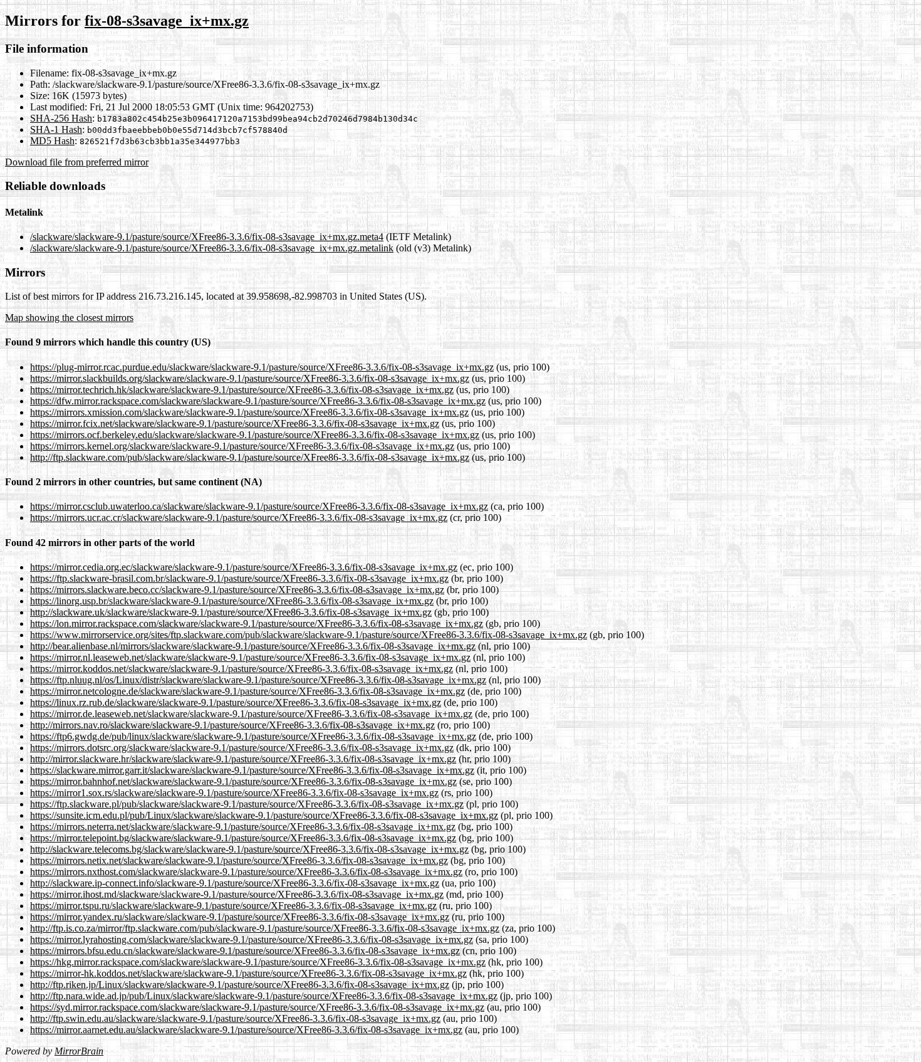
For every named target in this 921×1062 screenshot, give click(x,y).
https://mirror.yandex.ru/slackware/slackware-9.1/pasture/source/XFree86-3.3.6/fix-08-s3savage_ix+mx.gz (239, 917)
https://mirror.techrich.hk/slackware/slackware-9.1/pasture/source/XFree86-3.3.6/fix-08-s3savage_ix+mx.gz (242, 389)
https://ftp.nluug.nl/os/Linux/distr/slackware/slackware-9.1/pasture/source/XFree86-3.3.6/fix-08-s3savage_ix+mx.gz (258, 680)
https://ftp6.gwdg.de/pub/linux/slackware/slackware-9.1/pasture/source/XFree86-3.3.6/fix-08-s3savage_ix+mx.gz (253, 736)
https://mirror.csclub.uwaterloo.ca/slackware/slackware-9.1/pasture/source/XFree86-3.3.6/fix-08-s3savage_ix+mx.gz (259, 506)
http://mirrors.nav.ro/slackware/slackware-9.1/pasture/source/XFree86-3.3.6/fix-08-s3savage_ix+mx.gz (232, 725)
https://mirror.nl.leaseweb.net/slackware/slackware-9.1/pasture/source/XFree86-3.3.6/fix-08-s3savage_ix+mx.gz (250, 657)
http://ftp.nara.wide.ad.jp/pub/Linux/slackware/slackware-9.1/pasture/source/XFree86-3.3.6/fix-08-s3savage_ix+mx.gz (263, 996)
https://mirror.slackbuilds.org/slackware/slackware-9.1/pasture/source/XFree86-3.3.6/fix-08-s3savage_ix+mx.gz (249, 378)
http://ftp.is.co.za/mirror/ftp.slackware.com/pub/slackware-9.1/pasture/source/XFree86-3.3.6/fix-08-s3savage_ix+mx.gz (264, 928)
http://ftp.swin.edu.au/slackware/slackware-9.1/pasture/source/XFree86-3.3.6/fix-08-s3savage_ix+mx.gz (235, 1018)
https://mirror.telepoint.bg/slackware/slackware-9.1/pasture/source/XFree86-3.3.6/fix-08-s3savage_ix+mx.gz (243, 838)
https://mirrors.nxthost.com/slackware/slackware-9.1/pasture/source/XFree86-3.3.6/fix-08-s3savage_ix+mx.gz (246, 871)
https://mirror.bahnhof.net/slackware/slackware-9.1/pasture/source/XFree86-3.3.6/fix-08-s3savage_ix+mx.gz (243, 781)
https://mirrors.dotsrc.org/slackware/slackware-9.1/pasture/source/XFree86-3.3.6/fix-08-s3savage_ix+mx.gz (242, 747)
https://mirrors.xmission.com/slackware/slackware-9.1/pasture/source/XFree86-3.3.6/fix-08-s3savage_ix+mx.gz (249, 412)
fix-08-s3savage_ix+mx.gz (167, 21)
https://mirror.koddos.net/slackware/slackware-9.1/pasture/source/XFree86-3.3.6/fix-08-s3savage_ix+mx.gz (241, 668)
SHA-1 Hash (56, 129)
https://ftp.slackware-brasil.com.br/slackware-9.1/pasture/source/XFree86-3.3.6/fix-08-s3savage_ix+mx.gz (239, 578)
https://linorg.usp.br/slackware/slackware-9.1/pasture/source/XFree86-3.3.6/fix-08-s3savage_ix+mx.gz (232, 601)
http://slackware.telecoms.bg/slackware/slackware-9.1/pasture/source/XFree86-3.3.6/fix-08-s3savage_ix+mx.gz (249, 849)
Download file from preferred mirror (76, 162)
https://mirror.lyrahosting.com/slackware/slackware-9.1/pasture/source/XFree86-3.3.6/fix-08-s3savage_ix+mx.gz (251, 939)
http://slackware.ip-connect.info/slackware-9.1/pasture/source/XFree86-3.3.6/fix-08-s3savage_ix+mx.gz (234, 883)
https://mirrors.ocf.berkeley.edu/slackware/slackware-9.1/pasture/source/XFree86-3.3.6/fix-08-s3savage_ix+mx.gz (254, 434)
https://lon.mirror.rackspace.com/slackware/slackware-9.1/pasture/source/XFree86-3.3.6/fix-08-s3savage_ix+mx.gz (256, 623)
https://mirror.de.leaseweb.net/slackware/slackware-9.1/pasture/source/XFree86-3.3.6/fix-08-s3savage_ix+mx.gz (251, 713)
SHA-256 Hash (61, 118)
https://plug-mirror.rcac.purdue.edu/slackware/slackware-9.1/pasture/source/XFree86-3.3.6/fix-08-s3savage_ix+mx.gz (262, 367)
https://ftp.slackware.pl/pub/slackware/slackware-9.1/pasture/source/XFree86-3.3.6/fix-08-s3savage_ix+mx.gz (247, 804)
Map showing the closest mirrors (69, 317)
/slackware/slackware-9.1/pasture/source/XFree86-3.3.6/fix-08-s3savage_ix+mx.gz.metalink (211, 248)
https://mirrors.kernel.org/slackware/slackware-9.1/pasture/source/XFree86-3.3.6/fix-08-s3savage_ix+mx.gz (242, 446)
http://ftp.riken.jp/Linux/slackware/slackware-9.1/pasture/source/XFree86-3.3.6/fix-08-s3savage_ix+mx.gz (239, 984)
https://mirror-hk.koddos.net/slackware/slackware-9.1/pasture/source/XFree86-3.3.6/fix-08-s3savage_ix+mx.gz (248, 973)
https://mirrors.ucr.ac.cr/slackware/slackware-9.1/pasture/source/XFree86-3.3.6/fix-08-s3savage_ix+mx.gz (238, 517)
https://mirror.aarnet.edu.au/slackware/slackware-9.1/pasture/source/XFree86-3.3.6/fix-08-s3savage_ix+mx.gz (246, 1029)
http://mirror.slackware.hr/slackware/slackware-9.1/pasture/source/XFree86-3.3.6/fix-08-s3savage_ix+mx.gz (243, 759)
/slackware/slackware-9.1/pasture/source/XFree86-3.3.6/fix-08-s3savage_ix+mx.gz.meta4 (206, 236)
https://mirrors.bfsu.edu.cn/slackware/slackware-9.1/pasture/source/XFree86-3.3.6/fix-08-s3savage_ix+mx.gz (245, 950)
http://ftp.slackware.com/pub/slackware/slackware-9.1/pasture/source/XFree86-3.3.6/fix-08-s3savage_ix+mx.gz (249, 457)
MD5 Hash (52, 140)
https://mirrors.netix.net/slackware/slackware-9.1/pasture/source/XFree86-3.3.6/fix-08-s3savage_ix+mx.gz (239, 860)
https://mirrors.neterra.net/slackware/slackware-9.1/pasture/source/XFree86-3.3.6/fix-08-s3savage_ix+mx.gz (242, 826)
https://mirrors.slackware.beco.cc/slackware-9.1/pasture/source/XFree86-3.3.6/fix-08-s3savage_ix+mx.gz (237, 589)
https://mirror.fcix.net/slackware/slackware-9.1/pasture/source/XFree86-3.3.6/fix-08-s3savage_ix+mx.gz (234, 423)
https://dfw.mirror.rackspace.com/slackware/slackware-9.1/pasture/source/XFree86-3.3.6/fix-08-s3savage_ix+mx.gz (258, 401)
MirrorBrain (79, 1051)
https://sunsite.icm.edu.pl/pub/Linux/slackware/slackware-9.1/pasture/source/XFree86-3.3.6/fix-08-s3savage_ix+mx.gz (264, 815)
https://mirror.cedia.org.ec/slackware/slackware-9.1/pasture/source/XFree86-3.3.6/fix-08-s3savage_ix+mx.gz (243, 567)
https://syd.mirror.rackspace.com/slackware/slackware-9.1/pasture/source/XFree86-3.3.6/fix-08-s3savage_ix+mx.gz (257, 1007)
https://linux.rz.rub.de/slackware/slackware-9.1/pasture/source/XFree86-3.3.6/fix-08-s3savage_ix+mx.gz (235, 702)
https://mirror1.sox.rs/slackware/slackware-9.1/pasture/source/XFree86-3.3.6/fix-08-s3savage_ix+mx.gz (234, 792)
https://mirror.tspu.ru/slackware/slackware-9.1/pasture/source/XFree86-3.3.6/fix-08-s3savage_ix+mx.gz (233, 905)
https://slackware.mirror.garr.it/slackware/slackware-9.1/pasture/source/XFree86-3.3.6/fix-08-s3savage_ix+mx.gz (252, 770)
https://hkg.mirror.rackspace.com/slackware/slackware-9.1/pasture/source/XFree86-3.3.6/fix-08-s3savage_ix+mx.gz (258, 962)
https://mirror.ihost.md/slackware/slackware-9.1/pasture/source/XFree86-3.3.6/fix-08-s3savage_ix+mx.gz (237, 894)
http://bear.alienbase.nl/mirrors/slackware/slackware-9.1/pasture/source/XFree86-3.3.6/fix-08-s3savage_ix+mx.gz (253, 646)
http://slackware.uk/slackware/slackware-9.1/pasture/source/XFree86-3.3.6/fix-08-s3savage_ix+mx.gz (231, 612)
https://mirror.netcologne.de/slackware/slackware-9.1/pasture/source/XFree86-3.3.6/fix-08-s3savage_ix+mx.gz (247, 691)
